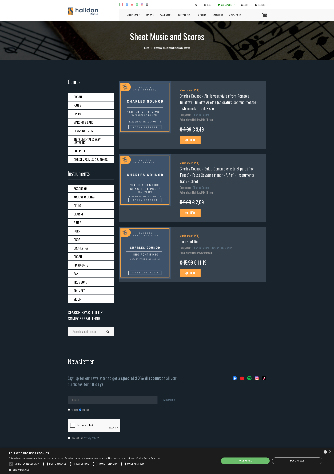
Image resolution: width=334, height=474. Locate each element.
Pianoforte (81, 265)
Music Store (133, 15)
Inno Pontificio (190, 241)
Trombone (80, 282)
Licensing (201, 15)
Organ (78, 97)
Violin (77, 299)
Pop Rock (80, 151)
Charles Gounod (201, 115)
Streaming (217, 15)
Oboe (77, 239)
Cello (77, 205)
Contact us (235, 15)
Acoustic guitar (84, 197)
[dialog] (167, 461)
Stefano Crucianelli (221, 248)
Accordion (81, 188)
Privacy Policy (91, 438)
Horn (77, 231)
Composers (166, 15)
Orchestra (81, 248)
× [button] (330, 451)
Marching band (83, 122)
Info (192, 140)
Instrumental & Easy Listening (87, 141)
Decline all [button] (297, 460)
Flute (77, 105)
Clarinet (79, 214)
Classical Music (84, 131)
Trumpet (79, 290)
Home (146, 48)
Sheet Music (184, 15)
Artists (150, 15)
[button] (85, 469)
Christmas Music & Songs (91, 159)
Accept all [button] (245, 460)
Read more (156, 458)
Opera (77, 114)
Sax (76, 273)
